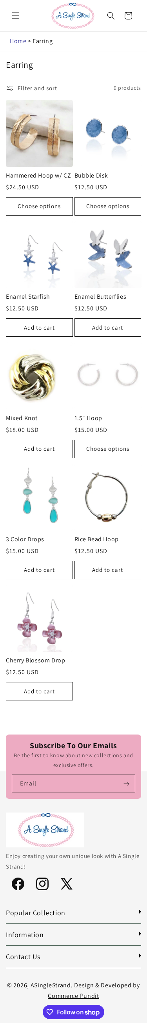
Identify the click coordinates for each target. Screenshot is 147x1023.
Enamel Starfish (28, 297)
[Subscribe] (126, 784)
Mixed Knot (22, 418)
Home (18, 41)
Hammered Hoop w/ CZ (38, 176)
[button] (15, 15)
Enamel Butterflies (100, 297)
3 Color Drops (25, 539)
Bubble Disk (91, 176)
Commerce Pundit (73, 996)
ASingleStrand (51, 985)
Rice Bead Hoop (96, 539)
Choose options (39, 206)
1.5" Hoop (88, 418)
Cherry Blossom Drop (35, 660)
